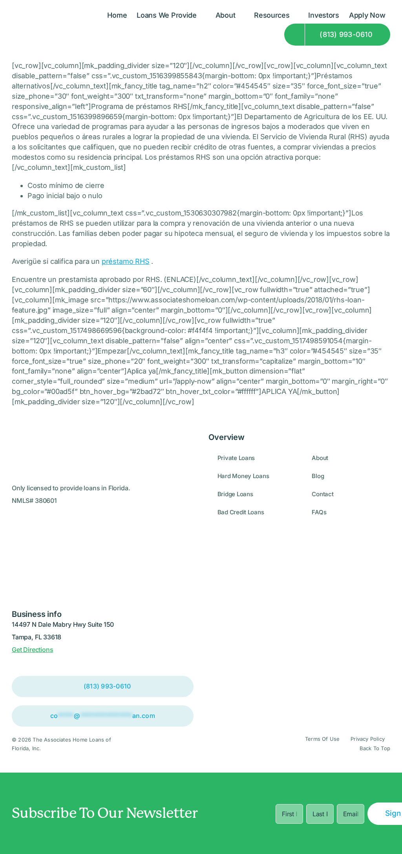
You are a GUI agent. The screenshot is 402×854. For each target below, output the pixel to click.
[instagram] (174, 743)
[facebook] (187, 743)
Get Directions (32, 649)
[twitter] (227, 743)
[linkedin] (201, 743)
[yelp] (214, 743)
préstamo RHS (126, 261)
